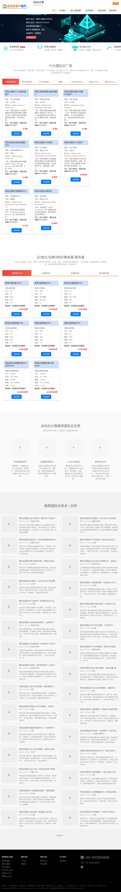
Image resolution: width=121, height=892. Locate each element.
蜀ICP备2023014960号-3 (76, 888)
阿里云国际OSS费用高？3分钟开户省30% (97, 812)
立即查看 (16, 134)
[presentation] (2, 25)
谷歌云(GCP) (6, 873)
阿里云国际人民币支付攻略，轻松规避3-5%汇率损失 (41, 686)
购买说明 (102, 11)
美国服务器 (22, 886)
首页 (54, 11)
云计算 (12, 102)
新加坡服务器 (13, 886)
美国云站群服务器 (11, 371)
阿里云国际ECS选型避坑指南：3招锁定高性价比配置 (41, 791)
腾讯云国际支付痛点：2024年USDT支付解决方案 (40, 581)
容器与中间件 (35, 521)
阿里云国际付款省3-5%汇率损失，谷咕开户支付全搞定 (42, 706)
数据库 (12, 199)
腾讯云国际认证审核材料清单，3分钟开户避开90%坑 (41, 622)
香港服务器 (31, 886)
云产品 (23, 861)
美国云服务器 (40, 328)
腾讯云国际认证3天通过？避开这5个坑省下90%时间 (41, 518)
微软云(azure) (7, 876)
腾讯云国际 (6, 864)
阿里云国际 (6, 861)
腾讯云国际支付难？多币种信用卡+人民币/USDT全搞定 (42, 665)
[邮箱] (82, 867)
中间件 (33, 752)
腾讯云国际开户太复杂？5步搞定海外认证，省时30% (41, 601)
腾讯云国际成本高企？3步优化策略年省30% (37, 540)
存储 (11, 153)
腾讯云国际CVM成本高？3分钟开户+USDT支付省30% (42, 644)
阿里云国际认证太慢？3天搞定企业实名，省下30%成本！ (43, 812)
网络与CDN (44, 150)
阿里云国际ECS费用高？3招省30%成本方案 (98, 709)
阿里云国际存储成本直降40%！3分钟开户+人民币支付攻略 (43, 728)
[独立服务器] (60, 24)
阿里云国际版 (101, 886)
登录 (116, 3)
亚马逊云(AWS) (7, 870)
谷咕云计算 (15, 6)
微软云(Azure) (51, 886)
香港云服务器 (10, 288)
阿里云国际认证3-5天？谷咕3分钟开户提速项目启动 (41, 769)
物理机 (23, 864)
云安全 (71, 150)
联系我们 (113, 11)
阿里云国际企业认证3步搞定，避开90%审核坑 (38, 749)
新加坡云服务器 (70, 288)
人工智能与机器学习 (98, 734)
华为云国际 (6, 867)
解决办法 (43, 861)
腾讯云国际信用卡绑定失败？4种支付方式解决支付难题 (42, 561)
